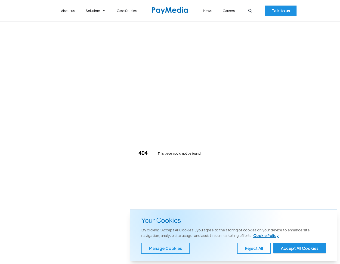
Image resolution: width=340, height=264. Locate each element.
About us (68, 11)
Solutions (93, 11)
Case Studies (127, 11)
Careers (229, 11)
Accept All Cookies (299, 248)
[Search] (250, 10)
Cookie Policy (266, 235)
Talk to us (281, 10)
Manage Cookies (165, 248)
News (207, 11)
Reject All (254, 248)
